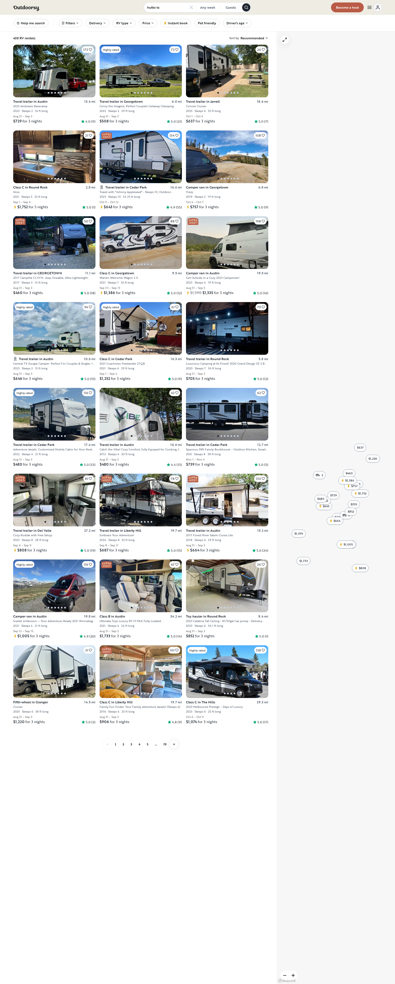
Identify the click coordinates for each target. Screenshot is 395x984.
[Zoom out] (284, 975)
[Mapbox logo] (287, 980)
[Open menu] (374, 7)
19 (165, 744)
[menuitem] (70, 23)
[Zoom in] (293, 975)
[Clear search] (191, 7)
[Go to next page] (174, 744)
